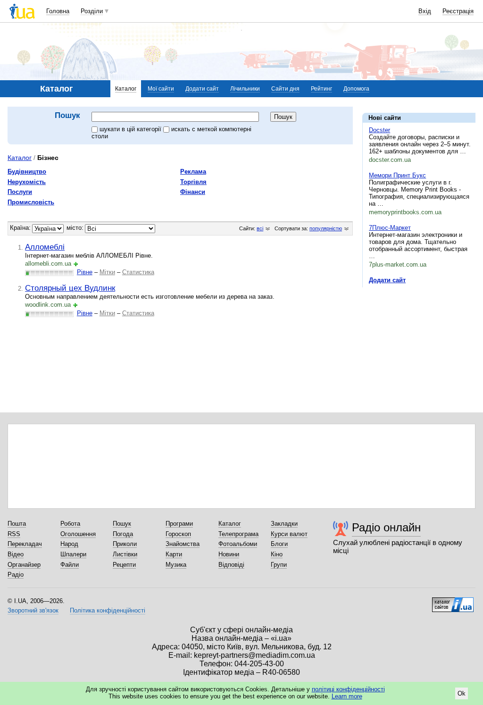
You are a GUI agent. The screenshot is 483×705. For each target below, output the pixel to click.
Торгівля (193, 181)
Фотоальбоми (237, 543)
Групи (279, 564)
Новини (228, 554)
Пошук (122, 523)
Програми (179, 523)
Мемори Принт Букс (397, 175)
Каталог (125, 88)
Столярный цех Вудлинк (70, 288)
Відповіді (231, 564)
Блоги (279, 543)
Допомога (356, 88)
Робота (70, 523)
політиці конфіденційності (348, 689)
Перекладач (25, 543)
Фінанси (192, 191)
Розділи (92, 11)
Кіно (277, 554)
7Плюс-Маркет (390, 227)
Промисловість (31, 202)
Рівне (84, 272)
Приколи (125, 543)
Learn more (347, 696)
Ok (462, 693)
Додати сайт (202, 88)
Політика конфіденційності (107, 610)
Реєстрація (458, 11)
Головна (57, 11)
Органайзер (24, 564)
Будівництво (27, 171)
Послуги (20, 191)
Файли (69, 564)
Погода (123, 533)
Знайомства (183, 543)
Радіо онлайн (386, 527)
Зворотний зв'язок (33, 610)
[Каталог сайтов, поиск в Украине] (453, 601)
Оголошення (78, 533)
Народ (69, 543)
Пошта (17, 523)
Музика (176, 564)
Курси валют (289, 533)
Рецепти (124, 564)
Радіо (16, 574)
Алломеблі (45, 247)
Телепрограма (238, 533)
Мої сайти (161, 88)
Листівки (125, 554)
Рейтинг (321, 88)
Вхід (424, 11)
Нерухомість (27, 181)
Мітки (107, 272)
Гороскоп (178, 533)
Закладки (284, 523)
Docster (379, 130)
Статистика (138, 272)
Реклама (193, 171)
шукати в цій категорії (131, 129)
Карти (174, 554)
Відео (16, 554)
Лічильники (245, 88)
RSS (14, 533)
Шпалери (73, 554)
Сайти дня (285, 88)
